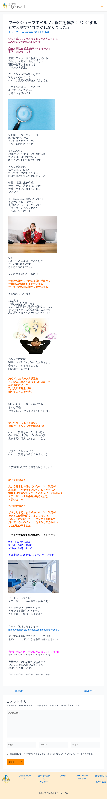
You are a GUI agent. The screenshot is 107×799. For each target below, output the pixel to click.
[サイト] (85, 745)
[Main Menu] (101, 5)
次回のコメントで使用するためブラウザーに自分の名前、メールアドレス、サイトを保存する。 (52, 754)
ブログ (63, 775)
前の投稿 (17, 691)
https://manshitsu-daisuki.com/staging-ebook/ (33, 629)
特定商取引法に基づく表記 (101, 778)
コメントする (14, 32)
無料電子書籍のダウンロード (44, 778)
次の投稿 (89, 691)
